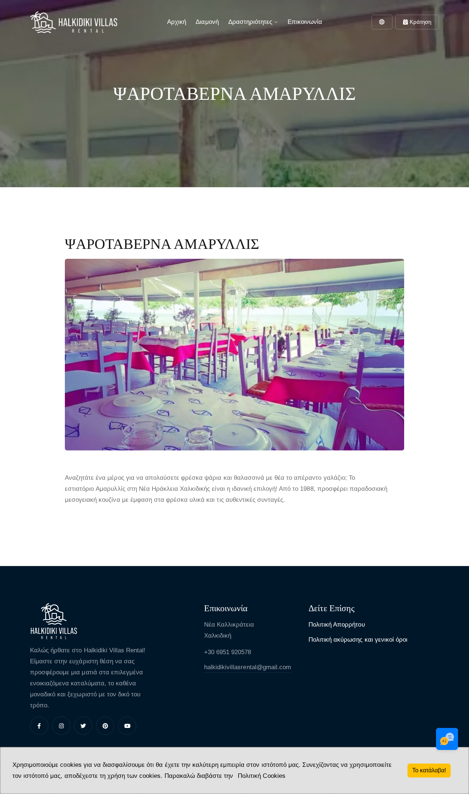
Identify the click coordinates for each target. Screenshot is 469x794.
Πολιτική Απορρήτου (337, 624)
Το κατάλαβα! (429, 770)
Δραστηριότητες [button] (251, 21)
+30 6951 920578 (227, 652)
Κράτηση (420, 22)
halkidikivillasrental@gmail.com (247, 667)
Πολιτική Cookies (261, 775)
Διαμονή (207, 21)
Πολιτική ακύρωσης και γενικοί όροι (358, 639)
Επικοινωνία (305, 21)
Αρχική (176, 21)
